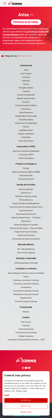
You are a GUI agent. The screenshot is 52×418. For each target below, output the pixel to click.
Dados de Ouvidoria (26, 141)
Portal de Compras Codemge (26, 301)
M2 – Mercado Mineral (26, 249)
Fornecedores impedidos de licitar (26, 291)
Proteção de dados (26, 88)
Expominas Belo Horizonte (26, 214)
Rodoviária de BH (26, 175)
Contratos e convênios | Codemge (26, 280)
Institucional (26, 65)
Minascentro (26, 221)
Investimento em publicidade (26, 123)
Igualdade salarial (26, 130)
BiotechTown (26, 193)
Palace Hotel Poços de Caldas (26, 232)
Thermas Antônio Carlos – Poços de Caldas (26, 228)
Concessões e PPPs (26, 146)
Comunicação (26, 307)
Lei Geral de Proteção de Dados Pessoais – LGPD (26, 340)
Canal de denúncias (26, 329)
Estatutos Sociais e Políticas (26, 105)
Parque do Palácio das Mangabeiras (26, 203)
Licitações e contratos (26, 268)
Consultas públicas (26, 119)
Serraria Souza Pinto (26, 179)
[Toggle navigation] (4, 3)
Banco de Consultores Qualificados (26, 151)
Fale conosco (26, 322)
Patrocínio (26, 81)
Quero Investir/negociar (26, 252)
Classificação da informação (26, 116)
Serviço (26, 84)
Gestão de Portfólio (26, 185)
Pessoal (26, 127)
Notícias (26, 312)
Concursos (26, 77)
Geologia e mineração (26, 258)
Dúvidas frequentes (26, 336)
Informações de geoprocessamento (26, 239)
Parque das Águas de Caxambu (26, 225)
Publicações (26, 137)
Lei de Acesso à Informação (26, 332)
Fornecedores (26, 287)
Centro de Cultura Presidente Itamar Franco (26, 207)
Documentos (26, 109)
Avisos (26, 277)
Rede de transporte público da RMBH (26, 172)
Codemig (26, 91)
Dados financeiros (26, 112)
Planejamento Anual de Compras (26, 294)
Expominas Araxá (26, 210)
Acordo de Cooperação (26, 95)
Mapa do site (11, 56)
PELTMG (26, 168)
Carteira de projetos (26, 158)
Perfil (26, 70)
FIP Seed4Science (26, 200)
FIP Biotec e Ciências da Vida (26, 196)
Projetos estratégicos (26, 164)
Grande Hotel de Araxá (26, 235)
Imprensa (26, 325)
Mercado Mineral (26, 244)
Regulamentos (26, 298)
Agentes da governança (26, 98)
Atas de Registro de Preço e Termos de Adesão (26, 273)
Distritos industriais (26, 189)
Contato (26, 317)
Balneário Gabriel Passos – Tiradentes (26, 217)
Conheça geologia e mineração (26, 263)
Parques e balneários (26, 134)
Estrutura (26, 102)
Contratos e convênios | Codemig (26, 284)
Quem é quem (26, 73)
